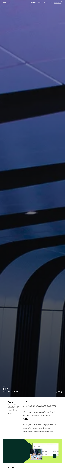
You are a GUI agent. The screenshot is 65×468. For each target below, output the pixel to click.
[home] (6, 2)
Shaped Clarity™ (33, 2)
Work (44, 2)
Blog (51, 2)
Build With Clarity (57, 2)
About (47, 2)
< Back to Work (5, 386)
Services (39, 2)
